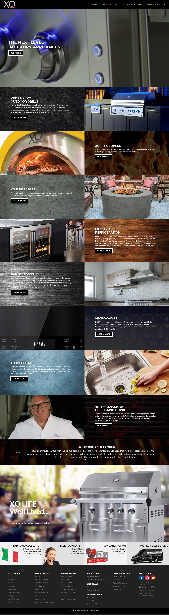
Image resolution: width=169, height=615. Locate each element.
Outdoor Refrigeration (68, 599)
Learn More (19, 117)
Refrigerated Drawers (68, 593)
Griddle (10, 583)
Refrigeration (13, 596)
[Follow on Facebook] (141, 577)
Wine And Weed (66, 583)
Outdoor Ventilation (41, 593)
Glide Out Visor (40, 599)
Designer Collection (41, 579)
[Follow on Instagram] (147, 577)
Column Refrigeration (68, 589)
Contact (150, 4)
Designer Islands (14, 593)
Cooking (11, 586)
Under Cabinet (39, 586)
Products (94, 4)
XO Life (157, 4)
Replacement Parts (119, 576)
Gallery (117, 4)
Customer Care (128, 4)
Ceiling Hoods (39, 596)
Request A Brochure (120, 583)
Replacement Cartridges (95, 604)
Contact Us (117, 590)
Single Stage (91, 597)
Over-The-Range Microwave (44, 602)
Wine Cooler (65, 579)
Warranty (116, 580)
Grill (9, 576)
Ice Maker (64, 596)
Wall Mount (38, 576)
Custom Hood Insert (41, 583)
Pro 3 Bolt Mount (93, 587)
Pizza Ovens (12, 579)
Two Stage (90, 601)
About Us (141, 4)
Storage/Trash (13, 602)
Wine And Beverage (67, 586)
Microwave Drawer (93, 576)
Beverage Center (66, 576)
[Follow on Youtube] (153, 577)
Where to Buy (107, 4)
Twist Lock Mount (93, 590)
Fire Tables (12, 589)
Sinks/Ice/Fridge (13, 599)
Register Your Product (120, 586)
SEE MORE (16, 53)
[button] (83, 459)
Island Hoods (39, 589)
